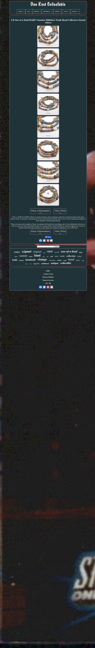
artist (43, 256)
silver (16, 256)
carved (57, 252)
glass (44, 252)
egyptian (36, 263)
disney (79, 256)
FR (50, 283)
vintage (42, 259)
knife (14, 260)
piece (26, 263)
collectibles (52, 260)
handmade (30, 259)
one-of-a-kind (69, 251)
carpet (59, 260)
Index (48, 271)
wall (51, 256)
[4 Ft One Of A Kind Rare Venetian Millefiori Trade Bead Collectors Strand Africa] (48, 36)
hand (71, 259)
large (80, 252)
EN (47, 283)
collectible (65, 263)
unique (17, 252)
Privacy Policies (48, 277)
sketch (30, 256)
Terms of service (48, 280)
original (37, 251)
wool (56, 256)
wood (64, 260)
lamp (83, 260)
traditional (45, 263)
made (62, 256)
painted (21, 260)
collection (71, 256)
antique (54, 263)
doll (30, 263)
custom (23, 255)
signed (26, 251)
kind (37, 255)
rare (50, 251)
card (47, 256)
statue (78, 260)
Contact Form (48, 274)
